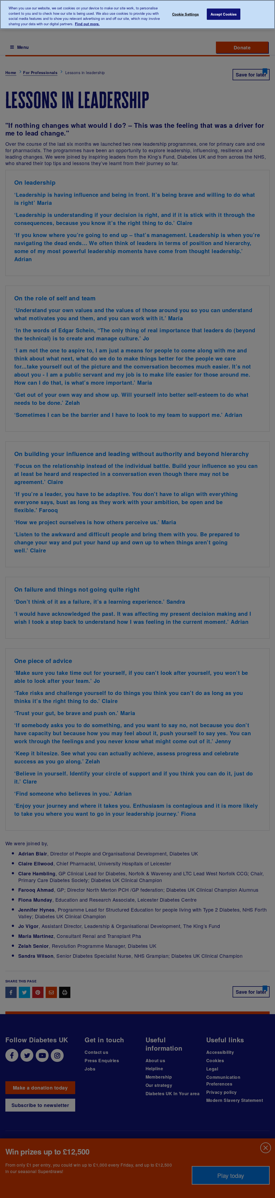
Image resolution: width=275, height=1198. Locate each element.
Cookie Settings (185, 14)
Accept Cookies (224, 14)
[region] (137, 14)
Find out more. (87, 23)
